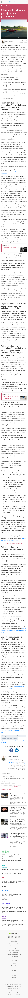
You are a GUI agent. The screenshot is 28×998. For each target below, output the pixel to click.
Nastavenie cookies (14, 993)
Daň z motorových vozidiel (9, 738)
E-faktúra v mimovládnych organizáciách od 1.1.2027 (13, 885)
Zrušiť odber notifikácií (14, 995)
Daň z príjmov (17, 5)
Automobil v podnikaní (18, 736)
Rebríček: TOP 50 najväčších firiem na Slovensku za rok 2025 (11, 895)
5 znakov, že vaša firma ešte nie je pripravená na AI (14, 912)
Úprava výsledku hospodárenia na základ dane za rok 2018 (13, 630)
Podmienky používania (14, 990)
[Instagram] (16, 937)
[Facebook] (12, 937)
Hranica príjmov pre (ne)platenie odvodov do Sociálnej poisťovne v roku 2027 (13, 882)
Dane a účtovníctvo (7, 5)
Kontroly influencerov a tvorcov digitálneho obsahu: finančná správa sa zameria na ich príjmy (18, 836)
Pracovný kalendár (14, 956)
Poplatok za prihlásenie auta (14, 954)
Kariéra (14, 975)
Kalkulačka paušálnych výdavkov (14, 948)
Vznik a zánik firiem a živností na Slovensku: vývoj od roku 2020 (13, 870)
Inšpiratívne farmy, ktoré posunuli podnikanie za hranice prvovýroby (13, 855)
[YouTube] (19, 937)
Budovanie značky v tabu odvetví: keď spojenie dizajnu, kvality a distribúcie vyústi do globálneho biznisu (13, 860)
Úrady (14, 963)
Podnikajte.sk (10, 986)
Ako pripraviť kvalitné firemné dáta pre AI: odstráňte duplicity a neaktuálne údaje (12, 908)
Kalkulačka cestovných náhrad (14, 946)
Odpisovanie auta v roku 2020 (11, 247)
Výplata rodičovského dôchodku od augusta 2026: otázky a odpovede (18, 809)
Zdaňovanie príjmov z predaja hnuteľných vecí (10, 397)
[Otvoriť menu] (1, 2)
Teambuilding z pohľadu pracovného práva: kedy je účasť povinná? (12, 925)
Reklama (14, 973)
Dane (13, 5)
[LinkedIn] (9, 937)
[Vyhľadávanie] (26, 2)
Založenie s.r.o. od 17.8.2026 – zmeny (11, 873)
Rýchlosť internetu (14, 950)
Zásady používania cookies (14, 988)
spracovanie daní (22, 763)
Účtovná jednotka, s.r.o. (13, 762)
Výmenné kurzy (14, 952)
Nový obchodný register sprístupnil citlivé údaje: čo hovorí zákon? (12, 921)
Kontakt (14, 977)
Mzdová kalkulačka (14, 944)
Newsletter (14, 965)
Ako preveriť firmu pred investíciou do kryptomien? (11, 898)
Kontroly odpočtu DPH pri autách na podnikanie (18, 820)
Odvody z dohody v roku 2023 (8, 776)
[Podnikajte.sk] (14, 2)
